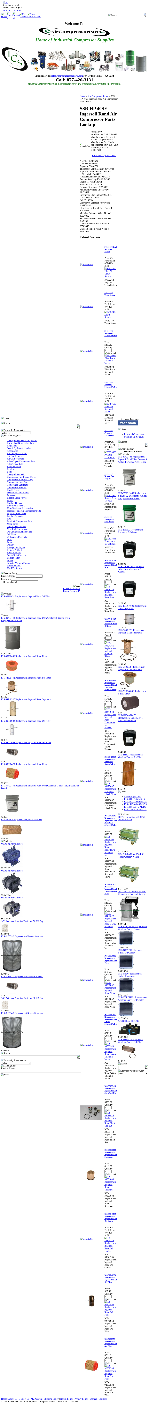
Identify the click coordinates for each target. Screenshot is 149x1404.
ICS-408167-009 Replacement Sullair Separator (132, 607)
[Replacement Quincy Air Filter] (12, 836)
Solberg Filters (13, 558)
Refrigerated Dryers (16, 547)
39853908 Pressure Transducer (109, 433)
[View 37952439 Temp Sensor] (110, 317)
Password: (6, 579)
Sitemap (93, 1399)
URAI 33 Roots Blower (12, 870)
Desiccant (11, 495)
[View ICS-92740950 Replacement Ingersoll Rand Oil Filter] (110, 1315)
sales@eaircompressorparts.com (67, 76)
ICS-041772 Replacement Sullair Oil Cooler (130, 951)
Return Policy (66, 1399)
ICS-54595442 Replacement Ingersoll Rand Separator (26, 678)
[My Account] (24, 16)
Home (82, 96)
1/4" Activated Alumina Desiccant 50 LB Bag (22, 998)
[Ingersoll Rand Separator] (12, 694)
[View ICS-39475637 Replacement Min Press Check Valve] (110, 794)
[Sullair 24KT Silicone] (129, 750)
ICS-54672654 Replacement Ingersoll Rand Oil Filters (26, 742)
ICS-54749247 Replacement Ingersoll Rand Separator (26, 699)
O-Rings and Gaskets (17, 537)
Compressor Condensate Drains (21, 477)
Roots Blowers (14, 552)
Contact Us (24, 1399)
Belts (9, 472)
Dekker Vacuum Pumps (18, 492)
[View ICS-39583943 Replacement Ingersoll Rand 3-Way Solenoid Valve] (110, 1059)
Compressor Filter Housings (20, 479)
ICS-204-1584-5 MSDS (135, 807)
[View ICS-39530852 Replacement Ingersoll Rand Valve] (110, 993)
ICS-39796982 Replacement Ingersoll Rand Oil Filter (25, 721)
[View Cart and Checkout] (34, 16)
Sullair (10, 560)
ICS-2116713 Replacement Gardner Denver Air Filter (130, 755)
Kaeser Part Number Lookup (20, 443)
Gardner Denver (14, 503)
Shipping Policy (51, 1399)
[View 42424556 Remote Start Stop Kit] (110, 500)
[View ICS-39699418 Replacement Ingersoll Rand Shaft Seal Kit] (110, 1126)
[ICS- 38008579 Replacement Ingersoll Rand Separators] (129, 662)
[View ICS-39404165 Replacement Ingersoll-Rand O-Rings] (110, 656)
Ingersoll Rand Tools (16, 513)
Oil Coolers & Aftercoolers (19, 531)
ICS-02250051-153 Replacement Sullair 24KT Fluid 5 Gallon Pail (130, 718)
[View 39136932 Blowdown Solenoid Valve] (110, 363)
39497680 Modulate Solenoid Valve (110, 384)
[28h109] (129, 562)
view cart (7, 10)
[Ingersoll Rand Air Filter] (12, 781)
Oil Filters (11, 534)
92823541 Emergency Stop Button (109, 519)
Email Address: (8, 576)
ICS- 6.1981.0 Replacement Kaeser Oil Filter (22, 976)
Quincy (10, 545)
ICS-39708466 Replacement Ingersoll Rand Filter (24, 656)
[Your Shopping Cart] (5, 2)
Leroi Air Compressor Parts (19, 521)
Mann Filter (12, 524)
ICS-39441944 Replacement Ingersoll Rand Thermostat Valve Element (110, 685)
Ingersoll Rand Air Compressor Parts (24, 511)
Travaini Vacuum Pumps (18, 563)
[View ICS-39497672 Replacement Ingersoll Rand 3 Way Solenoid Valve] (110, 929)
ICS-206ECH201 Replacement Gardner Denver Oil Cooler (132, 998)
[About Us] (10, 18)
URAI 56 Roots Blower (12, 897)
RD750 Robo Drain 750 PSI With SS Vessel (131, 818)
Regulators (12, 445)
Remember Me (11, 582)
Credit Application (132, 796)
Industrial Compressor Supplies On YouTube (134, 435)
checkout (17, 10)
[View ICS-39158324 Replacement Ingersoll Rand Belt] (110, 597)
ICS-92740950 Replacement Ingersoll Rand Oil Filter (110, 1278)
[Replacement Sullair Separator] (129, 625)
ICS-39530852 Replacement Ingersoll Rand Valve (110, 959)
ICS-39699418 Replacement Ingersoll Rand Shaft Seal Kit (110, 1089)
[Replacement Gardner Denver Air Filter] (129, 787)
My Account (36, 1399)
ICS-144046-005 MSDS (135, 804)
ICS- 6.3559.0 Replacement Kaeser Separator (22, 936)
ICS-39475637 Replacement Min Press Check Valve (110, 760)
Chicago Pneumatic (16, 474)
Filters (10, 500)
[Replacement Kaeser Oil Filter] (12, 993)
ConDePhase (13, 490)
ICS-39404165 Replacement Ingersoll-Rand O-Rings (110, 622)
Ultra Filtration (14, 565)
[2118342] (129, 1059)
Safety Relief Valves (16, 555)
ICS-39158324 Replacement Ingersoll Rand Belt (110, 563)
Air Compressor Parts (17, 453)
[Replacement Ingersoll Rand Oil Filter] (12, 613)
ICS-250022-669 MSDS (135, 801)
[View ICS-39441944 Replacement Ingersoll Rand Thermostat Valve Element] (110, 727)
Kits (9, 518)
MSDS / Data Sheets (16, 526)
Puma (9, 539)
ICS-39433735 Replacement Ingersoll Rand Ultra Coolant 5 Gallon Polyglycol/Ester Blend (132, 459)
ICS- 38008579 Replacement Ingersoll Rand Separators (131, 631)
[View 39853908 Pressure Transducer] (110, 457)
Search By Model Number (19, 448)
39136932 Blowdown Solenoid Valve (110, 333)
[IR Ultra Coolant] (12, 651)
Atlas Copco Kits (15, 464)
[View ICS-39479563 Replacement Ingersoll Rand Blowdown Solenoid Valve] (110, 855)
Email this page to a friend (104, 155)
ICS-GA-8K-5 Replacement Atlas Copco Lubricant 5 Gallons (131, 569)
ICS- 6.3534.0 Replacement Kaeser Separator (22, 1013)
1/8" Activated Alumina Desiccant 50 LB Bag (22, 921)
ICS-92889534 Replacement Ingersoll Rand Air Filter (110, 1342)
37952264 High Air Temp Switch (110, 249)
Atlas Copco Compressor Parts (21, 461)
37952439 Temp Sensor (109, 294)
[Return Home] (4, 16)
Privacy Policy (81, 1399)
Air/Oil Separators (15, 458)
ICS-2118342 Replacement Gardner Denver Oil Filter (130, 1040)
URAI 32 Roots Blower (12, 844)
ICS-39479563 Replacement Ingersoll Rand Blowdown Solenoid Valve (110, 820)
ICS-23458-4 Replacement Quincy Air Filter (21, 819)
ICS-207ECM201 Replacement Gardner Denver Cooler (132, 927)
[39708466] (12, 673)
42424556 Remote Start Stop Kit (109, 476)
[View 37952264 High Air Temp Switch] (110, 276)
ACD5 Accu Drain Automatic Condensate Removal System (132, 892)
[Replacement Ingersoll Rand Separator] (12, 716)
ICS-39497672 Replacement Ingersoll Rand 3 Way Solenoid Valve (110, 889)
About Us (12, 1399)
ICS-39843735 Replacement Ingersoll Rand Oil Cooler (110, 1217)
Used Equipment (14, 568)
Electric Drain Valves (16, 498)
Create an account (71, 588)
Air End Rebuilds (15, 456)
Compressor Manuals (16, 487)
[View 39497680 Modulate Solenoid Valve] (110, 411)
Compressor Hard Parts (17, 482)
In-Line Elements (15, 516)
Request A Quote (15, 550)
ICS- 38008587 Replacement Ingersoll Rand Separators (131, 668)
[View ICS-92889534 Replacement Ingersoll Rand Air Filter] (110, 1378)
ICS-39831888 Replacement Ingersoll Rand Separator (110, 1153)
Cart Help (103, 1399)
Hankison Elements (16, 505)
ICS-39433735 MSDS (134, 799)
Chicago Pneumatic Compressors (22, 440)
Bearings (11, 469)
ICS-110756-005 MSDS (135, 809)
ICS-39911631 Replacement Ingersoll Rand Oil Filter (25, 596)
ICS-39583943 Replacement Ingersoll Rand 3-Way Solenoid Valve (110, 1019)
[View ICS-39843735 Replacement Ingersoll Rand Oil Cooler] (110, 1251)
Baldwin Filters (14, 466)
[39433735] (12, 815)
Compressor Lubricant (17, 485)
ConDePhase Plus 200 (128, 1021)
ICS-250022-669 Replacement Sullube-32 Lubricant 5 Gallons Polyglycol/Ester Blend (132, 496)
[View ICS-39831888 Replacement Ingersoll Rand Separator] (110, 1189)
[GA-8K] (129, 601)
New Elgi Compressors (17, 529)
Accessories (12, 451)
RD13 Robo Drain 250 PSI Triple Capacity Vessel (130, 855)
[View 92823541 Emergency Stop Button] (110, 544)
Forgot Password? (71, 591)
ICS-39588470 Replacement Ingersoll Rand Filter (24, 764)
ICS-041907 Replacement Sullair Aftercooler (130, 975)
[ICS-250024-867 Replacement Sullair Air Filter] (129, 710)
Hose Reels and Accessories (20, 508)
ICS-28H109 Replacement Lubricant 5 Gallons (130, 531)
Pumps (10, 542)
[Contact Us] (16, 18)
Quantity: (108, 347)
